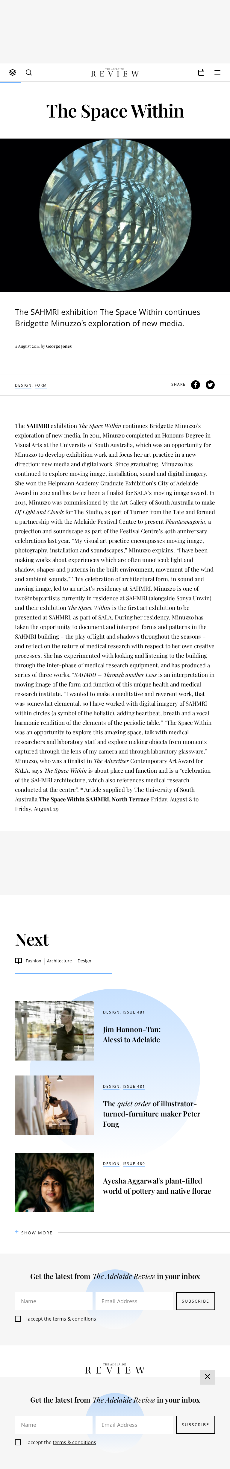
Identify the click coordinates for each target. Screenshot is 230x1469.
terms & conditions (74, 1318)
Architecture (59, 961)
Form (41, 385)
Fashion (33, 961)
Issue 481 (134, 1012)
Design (23, 385)
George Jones (59, 346)
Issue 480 (134, 1163)
